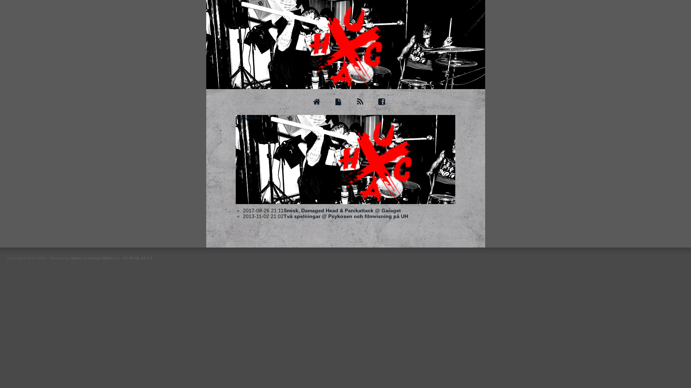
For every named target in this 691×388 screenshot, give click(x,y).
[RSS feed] (360, 102)
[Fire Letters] (338, 102)
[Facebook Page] (381, 102)
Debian (95, 258)
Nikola (76, 258)
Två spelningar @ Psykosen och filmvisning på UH (346, 216)
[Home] (316, 102)
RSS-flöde (248, 118)
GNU (106, 258)
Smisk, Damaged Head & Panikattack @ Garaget (342, 210)
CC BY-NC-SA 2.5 (138, 258)
